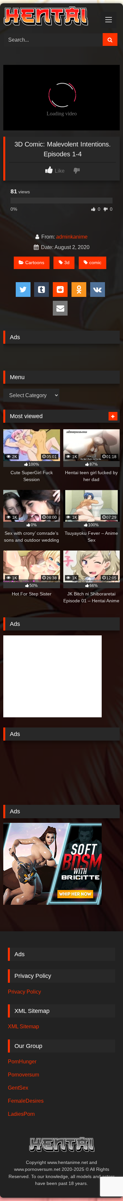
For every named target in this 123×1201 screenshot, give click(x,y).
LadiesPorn (21, 1114)
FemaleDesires (26, 1101)
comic (95, 262)
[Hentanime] (50, 17)
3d (67, 262)
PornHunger (22, 1061)
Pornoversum (23, 1074)
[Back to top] (102, 1181)
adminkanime (72, 237)
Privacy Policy (24, 992)
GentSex (18, 1088)
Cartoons (34, 262)
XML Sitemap (23, 1026)
